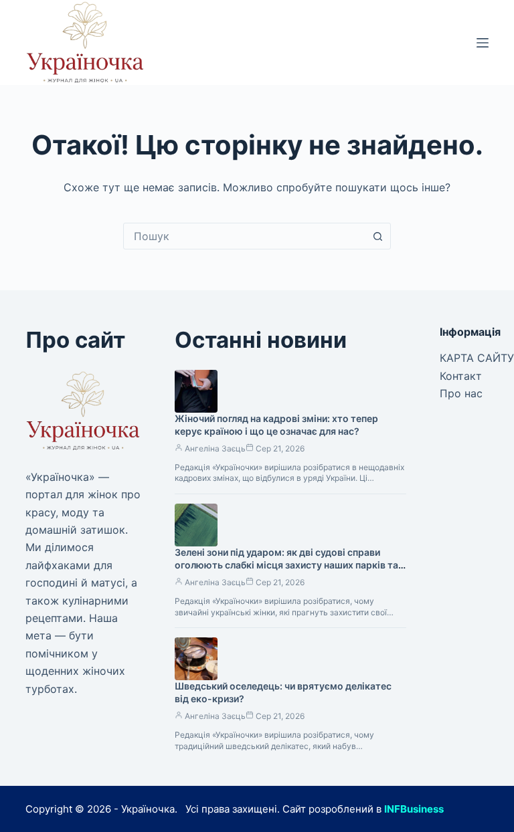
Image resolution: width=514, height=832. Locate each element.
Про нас (461, 393)
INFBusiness (414, 809)
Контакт (461, 376)
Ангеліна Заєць (215, 448)
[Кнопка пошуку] (377, 236)
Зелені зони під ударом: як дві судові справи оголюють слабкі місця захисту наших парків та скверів (286, 564)
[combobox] (244, 236)
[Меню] (483, 43)
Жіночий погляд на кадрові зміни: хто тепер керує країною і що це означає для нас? (276, 425)
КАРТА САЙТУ (477, 358)
